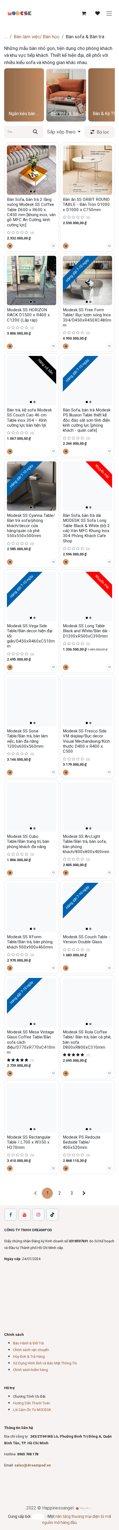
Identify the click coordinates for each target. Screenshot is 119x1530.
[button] (64, 132)
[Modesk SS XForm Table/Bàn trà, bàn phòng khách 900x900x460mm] (31, 907)
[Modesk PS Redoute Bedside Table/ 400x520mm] (87, 1107)
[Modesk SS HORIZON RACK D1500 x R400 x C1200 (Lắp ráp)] (31, 280)
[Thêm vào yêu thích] (53, 246)
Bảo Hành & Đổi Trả (28, 1343)
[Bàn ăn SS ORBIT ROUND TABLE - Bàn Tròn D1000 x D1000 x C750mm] (87, 170)
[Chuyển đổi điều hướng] (109, 13)
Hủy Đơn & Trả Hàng (29, 1356)
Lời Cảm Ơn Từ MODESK (32, 1410)
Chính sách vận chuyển (31, 1350)
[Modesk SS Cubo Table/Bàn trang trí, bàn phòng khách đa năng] (31, 807)
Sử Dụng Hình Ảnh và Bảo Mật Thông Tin (45, 1363)
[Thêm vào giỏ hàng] (10, 246)
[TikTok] (52, 1214)
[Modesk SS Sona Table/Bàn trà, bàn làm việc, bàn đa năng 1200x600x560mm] (31, 701)
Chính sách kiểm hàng (30, 1370)
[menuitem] (24, 95)
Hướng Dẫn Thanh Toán (31, 1403)
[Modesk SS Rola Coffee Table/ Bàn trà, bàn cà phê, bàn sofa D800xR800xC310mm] (87, 1002)
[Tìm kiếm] (35, 132)
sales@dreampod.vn (32, 1465)
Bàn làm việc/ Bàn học (37, 36)
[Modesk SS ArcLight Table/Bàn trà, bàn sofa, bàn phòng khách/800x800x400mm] (87, 807)
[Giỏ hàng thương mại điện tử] (84, 13)
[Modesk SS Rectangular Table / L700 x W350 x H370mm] (31, 1107)
